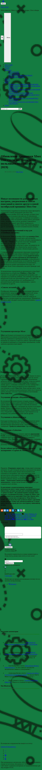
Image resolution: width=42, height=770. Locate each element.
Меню (3, 3)
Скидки (7, 79)
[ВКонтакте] (7, 510)
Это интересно (17, 514)
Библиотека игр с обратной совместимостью (23, 84)
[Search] (20, 109)
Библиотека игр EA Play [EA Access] (21, 93)
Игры (6, 82)
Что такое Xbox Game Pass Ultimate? (20, 75)
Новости (7, 66)
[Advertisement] (21, 131)
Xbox (6, 516)
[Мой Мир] (13, 510)
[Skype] (18, 510)
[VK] (10, 544)
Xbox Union (5, 7)
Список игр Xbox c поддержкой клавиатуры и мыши (22, 674)
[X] (15, 510)
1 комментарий (19, 519)
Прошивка (8, 519)
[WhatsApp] (24, 510)
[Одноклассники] (10, 510)
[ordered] (12, 537)
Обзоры (7, 81)
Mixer (26, 514)
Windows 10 (33, 514)
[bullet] (14, 537)
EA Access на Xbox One (16, 77)
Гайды (7, 105)
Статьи (7, 68)
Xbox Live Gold (14, 72)
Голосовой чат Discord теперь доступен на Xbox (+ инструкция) (21, 643)
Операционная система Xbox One (20, 517)
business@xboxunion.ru (8, 747)
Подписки (8, 70)
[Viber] (21, 510)
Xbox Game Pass (14, 73)
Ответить (13, 584)
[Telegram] (5, 510)
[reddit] (2, 510)
